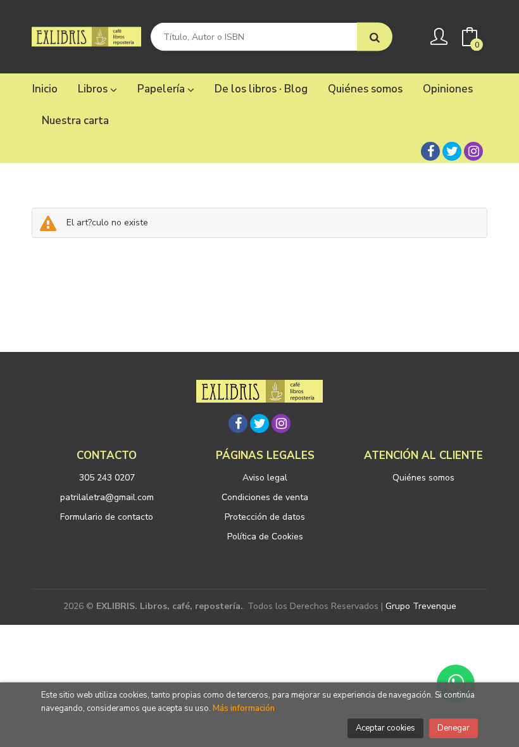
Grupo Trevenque (420, 606)
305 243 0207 (107, 478)
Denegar (453, 728)
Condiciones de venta (265, 497)
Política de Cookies (265, 536)
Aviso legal (264, 478)
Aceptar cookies (385, 728)
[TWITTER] (451, 151)
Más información (244, 708)
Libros (94, 89)
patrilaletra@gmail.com (107, 497)
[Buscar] (374, 37)
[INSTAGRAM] (473, 151)
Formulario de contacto (106, 517)
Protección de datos (265, 517)
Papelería (162, 89)
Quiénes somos (423, 478)
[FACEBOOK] (430, 151)
